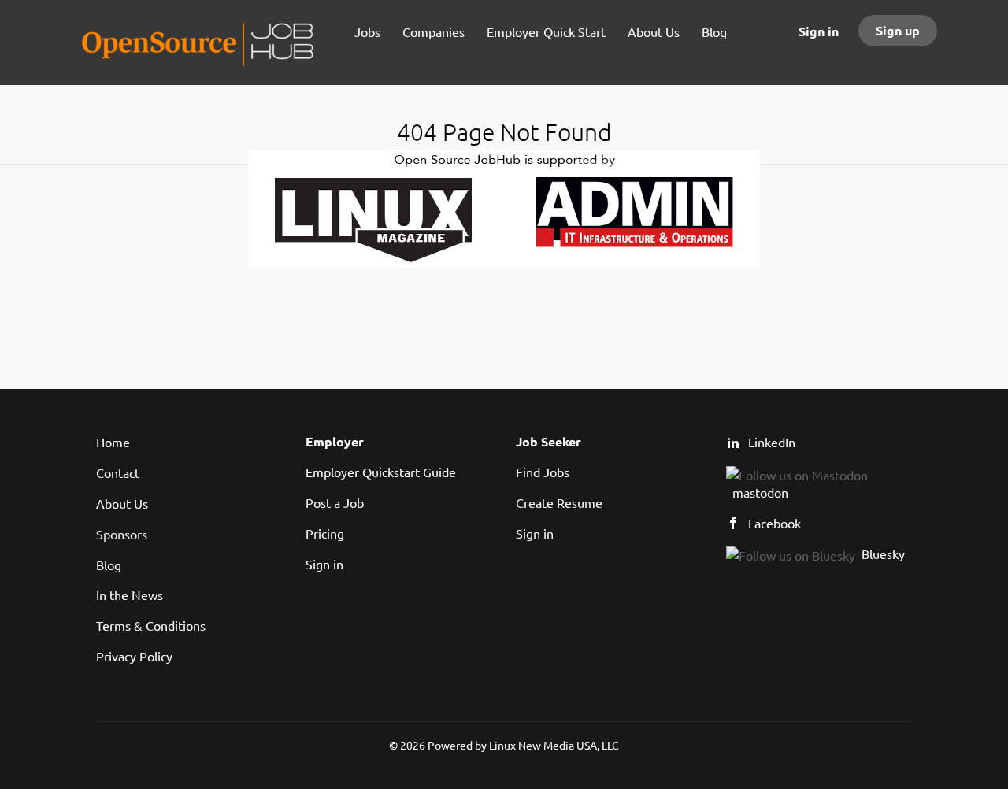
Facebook (774, 523)
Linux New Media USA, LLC (554, 745)
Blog (108, 564)
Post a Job (335, 502)
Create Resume (559, 502)
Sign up (898, 30)
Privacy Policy (134, 656)
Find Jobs (542, 472)
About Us (122, 503)
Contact (117, 472)
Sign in (819, 31)
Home (113, 442)
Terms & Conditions (151, 625)
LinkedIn (771, 442)
